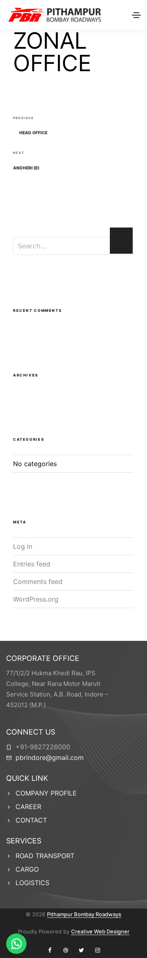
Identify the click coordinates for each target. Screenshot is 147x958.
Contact (31, 820)
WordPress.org (35, 599)
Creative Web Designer (100, 931)
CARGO (27, 869)
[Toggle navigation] (136, 15)
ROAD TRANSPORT (45, 856)
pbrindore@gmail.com (50, 757)
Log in (22, 546)
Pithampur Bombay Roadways (84, 914)
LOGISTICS (32, 883)
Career (28, 806)
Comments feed (37, 581)
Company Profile (46, 793)
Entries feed (31, 564)
